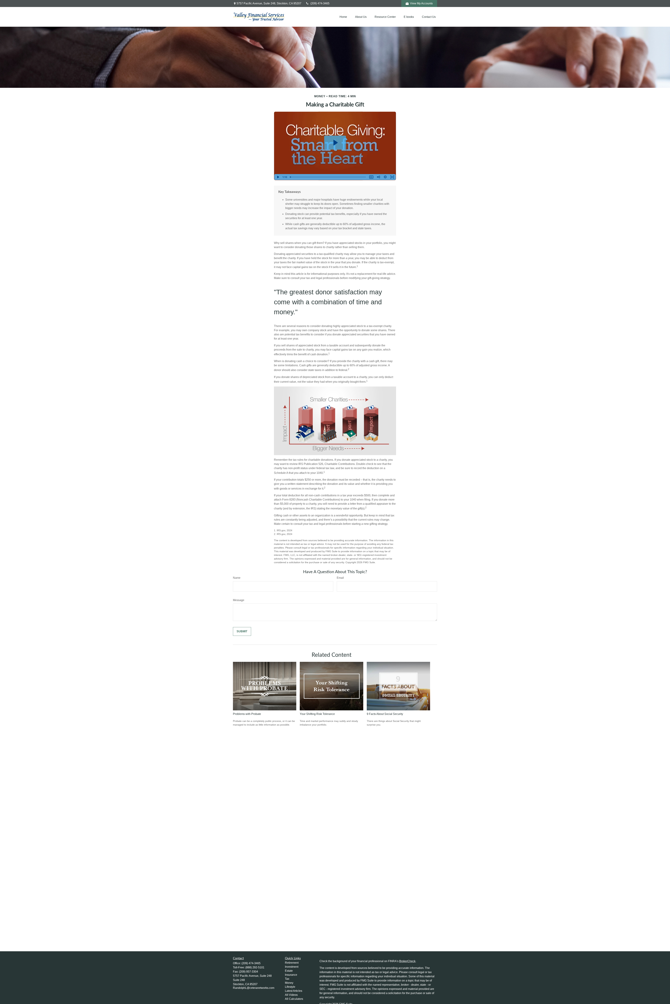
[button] (343, 17)
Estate (289, 970)
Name (236, 577)
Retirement (292, 962)
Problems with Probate (247, 713)
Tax (287, 978)
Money (289, 982)
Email (340, 577)
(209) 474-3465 (319, 3)
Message (238, 600)
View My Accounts (421, 3)
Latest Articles (293, 990)
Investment (291, 966)
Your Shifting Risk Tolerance (317, 713)
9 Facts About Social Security (385, 713)
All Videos (291, 994)
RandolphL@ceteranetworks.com (253, 987)
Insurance (291, 974)
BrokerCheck (407, 961)
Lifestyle (290, 986)
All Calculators (294, 998)
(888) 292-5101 (254, 967)
